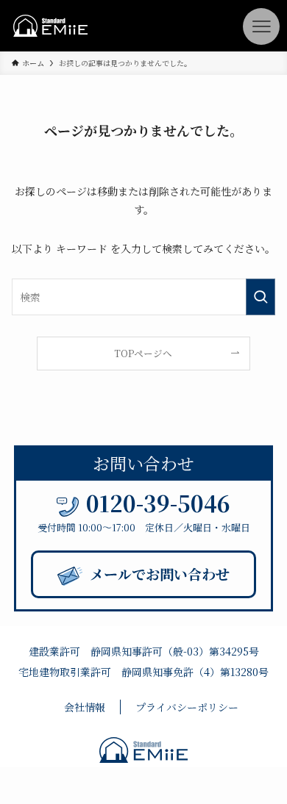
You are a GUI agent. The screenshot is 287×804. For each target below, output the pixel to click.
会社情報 (84, 707)
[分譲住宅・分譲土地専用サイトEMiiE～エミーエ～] (50, 25)
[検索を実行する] (260, 297)
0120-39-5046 (158, 503)
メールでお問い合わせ (160, 574)
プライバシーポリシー (186, 707)
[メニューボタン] (261, 26)
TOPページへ (143, 353)
